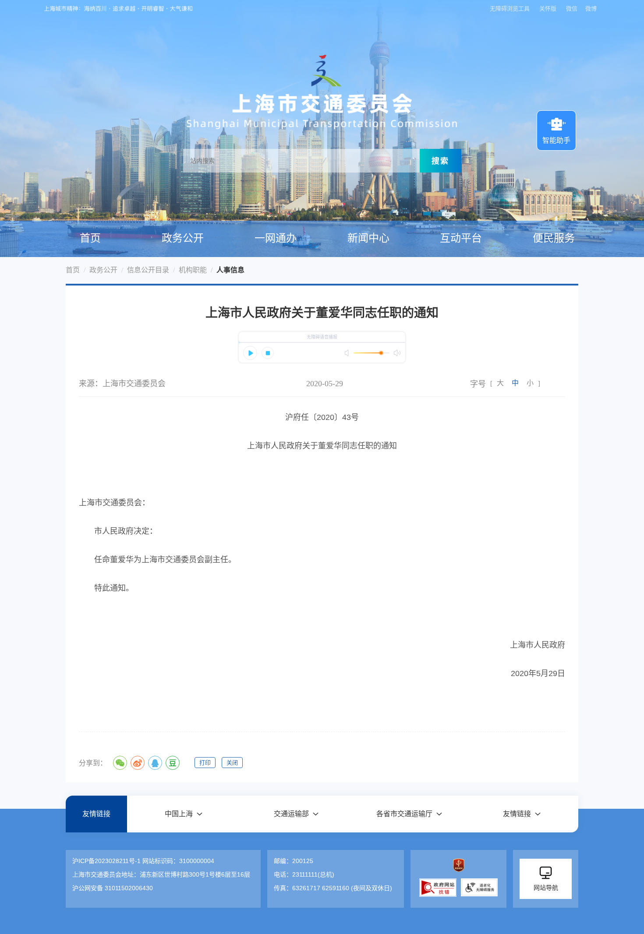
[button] (183, 814)
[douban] (173, 763)
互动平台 (461, 238)
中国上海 (179, 814)
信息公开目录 (148, 270)
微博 (591, 8)
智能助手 (556, 140)
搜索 (440, 161)
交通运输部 (291, 814)
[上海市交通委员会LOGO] (322, 79)
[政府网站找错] (438, 887)
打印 (205, 762)
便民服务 (554, 238)
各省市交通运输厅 (404, 814)
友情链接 (96, 814)
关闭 (232, 762)
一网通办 (276, 238)
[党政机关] (458, 865)
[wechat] (120, 763)
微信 (571, 8)
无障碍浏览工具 (510, 8)
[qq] (155, 763)
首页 (90, 238)
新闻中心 (368, 238)
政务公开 (183, 238)
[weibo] (138, 763)
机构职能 (193, 270)
